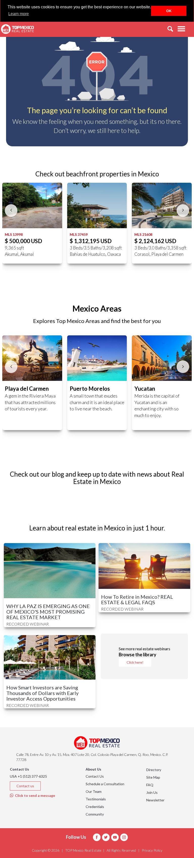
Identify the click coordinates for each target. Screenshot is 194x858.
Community (95, 814)
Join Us (152, 792)
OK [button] (169, 11)
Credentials (95, 806)
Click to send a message (34, 795)
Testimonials (96, 799)
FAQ (149, 785)
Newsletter (155, 800)
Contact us (25, 786)
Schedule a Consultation (105, 784)
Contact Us (95, 776)
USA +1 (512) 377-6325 (28, 776)
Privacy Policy (152, 850)
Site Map (153, 777)
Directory (153, 770)
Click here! (135, 662)
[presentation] (11, 210)
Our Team (94, 791)
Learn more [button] (18, 14)
